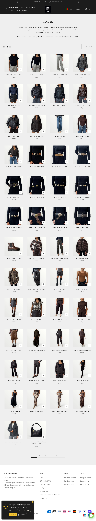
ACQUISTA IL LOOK (13, 8)
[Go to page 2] (62, 455)
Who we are (44, 491)
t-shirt (29, 37)
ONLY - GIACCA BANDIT (59, 105)
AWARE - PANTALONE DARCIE (59, 75)
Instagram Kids (84, 484)
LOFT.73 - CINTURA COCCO (82, 228)
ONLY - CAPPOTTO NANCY (36, 136)
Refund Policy (44, 498)
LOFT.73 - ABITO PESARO (82, 381)
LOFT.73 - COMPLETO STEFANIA (37, 350)
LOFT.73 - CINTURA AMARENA (82, 197)
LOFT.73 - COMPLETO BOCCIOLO (59, 350)
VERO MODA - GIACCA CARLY (82, 105)
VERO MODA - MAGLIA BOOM (13, 167)
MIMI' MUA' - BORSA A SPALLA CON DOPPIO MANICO (37, 443)
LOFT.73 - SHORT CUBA (59, 289)
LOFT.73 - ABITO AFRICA (14, 411)
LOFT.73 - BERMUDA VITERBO (13, 350)
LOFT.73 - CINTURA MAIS (59, 197)
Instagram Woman (86, 478)
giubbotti (39, 37)
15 (56, 455)
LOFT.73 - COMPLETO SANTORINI (82, 350)
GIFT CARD (24, 11)
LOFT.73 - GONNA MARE (36, 411)
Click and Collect (45, 484)
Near (41, 478)
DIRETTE (6, 11)
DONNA (13, 11)
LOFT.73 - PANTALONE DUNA (36, 381)
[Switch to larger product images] (3, 46)
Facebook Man (69, 481)
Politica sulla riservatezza (15, 510)
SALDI (21, 8)
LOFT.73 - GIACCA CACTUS (59, 381)
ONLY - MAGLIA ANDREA (36, 75)
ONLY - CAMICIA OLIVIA (14, 105)
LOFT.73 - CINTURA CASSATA (36, 167)
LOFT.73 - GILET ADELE (36, 320)
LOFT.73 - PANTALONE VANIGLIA (36, 289)
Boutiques (43, 488)
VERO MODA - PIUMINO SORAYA (36, 105)
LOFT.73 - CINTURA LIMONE (14, 197)
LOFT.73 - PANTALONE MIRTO (59, 320)
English (78, 9)
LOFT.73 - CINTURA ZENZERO (36, 197)
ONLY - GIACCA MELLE (13, 136)
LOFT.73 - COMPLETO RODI (13, 381)
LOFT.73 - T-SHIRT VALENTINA (82, 320)
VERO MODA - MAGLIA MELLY (13, 75)
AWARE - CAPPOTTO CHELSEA (82, 75)
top (34, 37)
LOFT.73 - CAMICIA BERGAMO (36, 258)
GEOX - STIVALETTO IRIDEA (14, 258)
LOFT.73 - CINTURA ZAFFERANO (36, 228)
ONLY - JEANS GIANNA (59, 136)
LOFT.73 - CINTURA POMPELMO (14, 228)
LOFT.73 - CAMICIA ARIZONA (13, 289)
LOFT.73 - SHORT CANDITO (14, 320)
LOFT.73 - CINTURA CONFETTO (82, 167)
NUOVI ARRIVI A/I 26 (30, 8)
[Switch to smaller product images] (7, 46)
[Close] (33, 502)
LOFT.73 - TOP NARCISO (82, 289)
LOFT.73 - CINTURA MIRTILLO (59, 228)
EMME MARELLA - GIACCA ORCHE (13, 442)
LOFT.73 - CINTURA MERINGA (59, 167)
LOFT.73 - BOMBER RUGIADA (82, 258)
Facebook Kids (69, 484)
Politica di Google (27, 510)
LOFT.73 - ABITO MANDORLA (59, 411)
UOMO (18, 11)
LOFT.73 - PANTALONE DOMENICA (59, 258)
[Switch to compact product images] (10, 46)
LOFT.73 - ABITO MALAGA (82, 411)
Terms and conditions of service (50, 495)
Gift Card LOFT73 (45, 481)
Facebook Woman (70, 478)
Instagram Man (84, 481)
